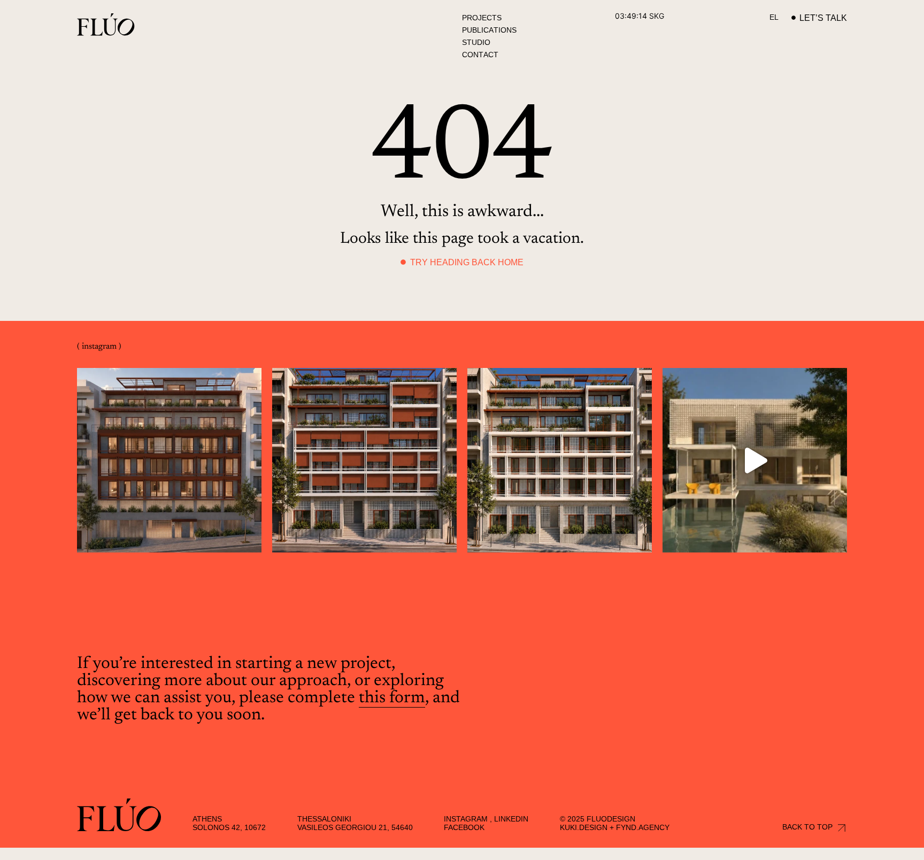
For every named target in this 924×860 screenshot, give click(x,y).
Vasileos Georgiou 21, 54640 (355, 827)
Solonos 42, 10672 (229, 827)
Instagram (466, 819)
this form (392, 698)
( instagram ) (99, 346)
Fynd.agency (642, 827)
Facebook (464, 827)
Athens (207, 819)
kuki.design (583, 827)
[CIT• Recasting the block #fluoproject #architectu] (169, 460)
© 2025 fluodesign (597, 819)
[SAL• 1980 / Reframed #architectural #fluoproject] (755, 460)
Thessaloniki (324, 819)
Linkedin (511, 819)
